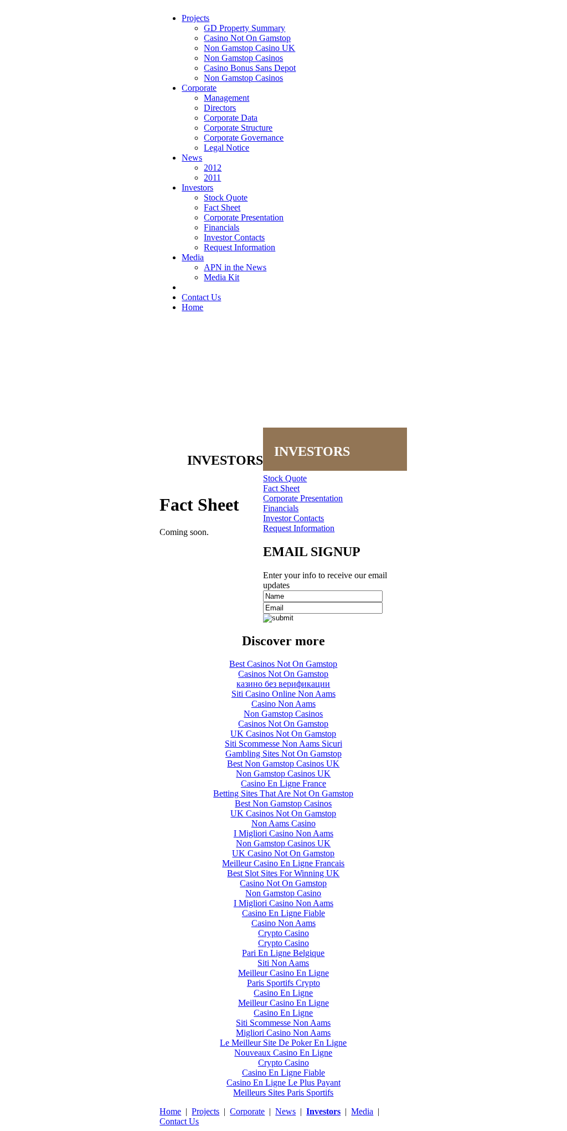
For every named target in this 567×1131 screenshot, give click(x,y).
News (192, 157)
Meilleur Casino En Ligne (283, 973)
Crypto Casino (283, 933)
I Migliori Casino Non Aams (283, 833)
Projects (195, 18)
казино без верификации (283, 683)
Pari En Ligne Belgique (283, 953)
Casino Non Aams (283, 703)
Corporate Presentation (244, 217)
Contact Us (201, 297)
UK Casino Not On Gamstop (283, 853)
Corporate (199, 87)
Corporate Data (230, 117)
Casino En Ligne (283, 993)
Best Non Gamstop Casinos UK (283, 763)
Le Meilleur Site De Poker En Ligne (283, 1042)
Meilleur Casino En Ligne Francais (283, 863)
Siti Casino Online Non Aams (283, 693)
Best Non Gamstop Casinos (283, 803)
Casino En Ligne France (283, 783)
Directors (220, 107)
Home (192, 307)
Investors (197, 187)
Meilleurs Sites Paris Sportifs (283, 1092)
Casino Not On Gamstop (247, 38)
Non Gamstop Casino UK (249, 48)
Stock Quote (226, 197)
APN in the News (235, 267)
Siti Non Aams (283, 963)
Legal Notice (226, 147)
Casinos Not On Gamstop (283, 673)
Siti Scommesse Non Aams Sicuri (283, 743)
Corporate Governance (244, 137)
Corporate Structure (238, 127)
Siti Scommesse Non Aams (283, 1022)
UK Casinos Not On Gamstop (283, 733)
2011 (212, 177)
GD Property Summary (244, 28)
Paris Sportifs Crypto (283, 983)
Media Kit (221, 277)
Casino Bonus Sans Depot (250, 68)
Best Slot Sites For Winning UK (283, 873)
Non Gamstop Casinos (243, 58)
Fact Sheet (222, 207)
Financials (221, 227)
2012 (212, 167)
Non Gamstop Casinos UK (283, 773)
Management (226, 97)
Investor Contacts (234, 237)
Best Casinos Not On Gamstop (283, 664)
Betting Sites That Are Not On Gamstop (283, 793)
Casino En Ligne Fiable (283, 913)
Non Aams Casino (283, 823)
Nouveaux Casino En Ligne (283, 1052)
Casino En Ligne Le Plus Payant (283, 1082)
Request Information (239, 247)
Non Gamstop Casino (283, 893)
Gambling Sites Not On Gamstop (283, 753)
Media (193, 257)
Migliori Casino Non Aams (283, 1032)
